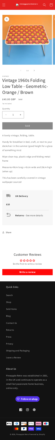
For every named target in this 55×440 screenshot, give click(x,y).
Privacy (9, 343)
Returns (10, 330)
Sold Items (11, 309)
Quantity (6, 108)
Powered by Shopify (37, 434)
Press (8, 336)
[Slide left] (20, 70)
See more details (34, 215)
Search (9, 295)
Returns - (20, 215)
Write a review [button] (27, 272)
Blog (8, 316)
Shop (8, 302)
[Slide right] (34, 70)
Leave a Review (13, 357)
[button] (3, 5)
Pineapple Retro (22, 434)
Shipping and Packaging (17, 350)
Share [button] (8, 232)
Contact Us (11, 323)
